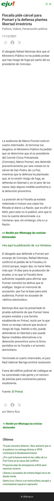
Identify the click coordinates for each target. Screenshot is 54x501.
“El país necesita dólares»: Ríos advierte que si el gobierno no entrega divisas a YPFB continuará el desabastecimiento (27, 449)
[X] (19, 42)
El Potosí (17, 391)
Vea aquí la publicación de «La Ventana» (27, 245)
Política (6, 28)
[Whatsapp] (5, 42)
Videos (17, 28)
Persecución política (34, 28)
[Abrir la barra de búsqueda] (46, 4)
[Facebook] (12, 42)
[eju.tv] (8, 4)
